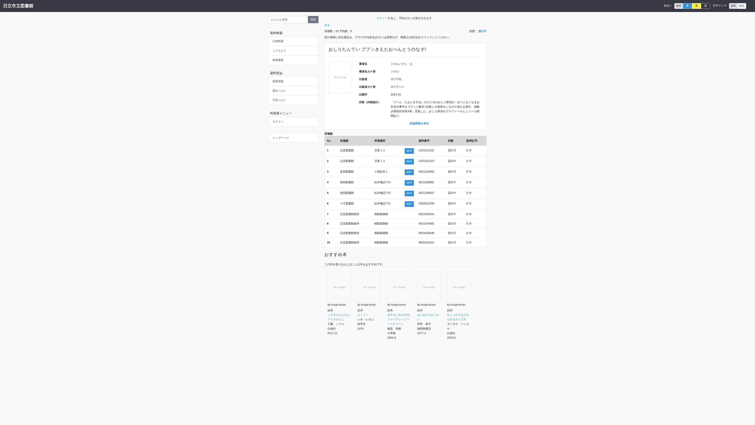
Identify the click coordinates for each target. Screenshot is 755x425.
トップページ (281, 137)
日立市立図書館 (18, 5)
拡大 (741, 6)
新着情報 (278, 81)
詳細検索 (278, 41)
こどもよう (279, 50)
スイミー (362, 314)
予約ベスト (279, 100)
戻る (327, 25)
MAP (409, 151)
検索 (313, 19)
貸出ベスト (279, 90)
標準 (678, 6)
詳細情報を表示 (419, 123)
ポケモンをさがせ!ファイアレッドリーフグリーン (398, 319)
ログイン (278, 121)
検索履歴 (278, 60)
